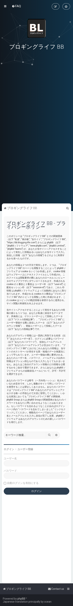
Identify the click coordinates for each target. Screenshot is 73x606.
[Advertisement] (36, 176)
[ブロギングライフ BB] (36, 28)
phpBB (21, 598)
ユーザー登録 (25, 449)
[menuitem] (16, 6)
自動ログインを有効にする (23, 482)
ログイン (9, 449)
